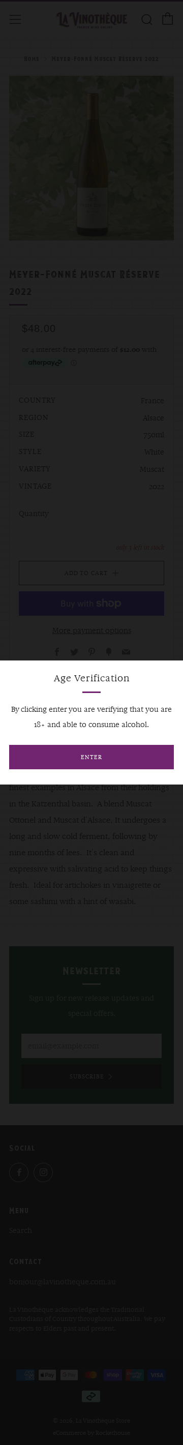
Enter (91, 757)
